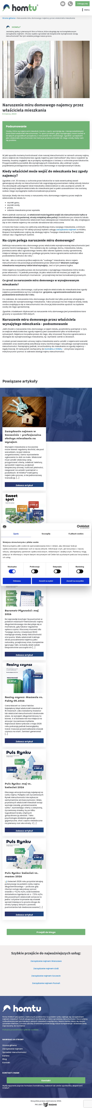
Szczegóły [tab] (46, 534)
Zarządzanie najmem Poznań (46, 983)
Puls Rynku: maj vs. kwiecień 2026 (18, 785)
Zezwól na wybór (46, 581)
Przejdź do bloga (46, 932)
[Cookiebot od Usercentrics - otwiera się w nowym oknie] (78, 527)
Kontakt (6, 1062)
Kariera (5, 1055)
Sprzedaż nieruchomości (14, 1052)
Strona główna (8, 18)
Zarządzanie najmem (12, 1048)
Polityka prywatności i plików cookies (20, 1029)
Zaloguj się (82, 3)
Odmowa (17, 581)
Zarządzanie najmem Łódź (46, 968)
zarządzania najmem (66, 229)
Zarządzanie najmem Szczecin (46, 976)
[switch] (34, 571)
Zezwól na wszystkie (75, 581)
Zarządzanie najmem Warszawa (46, 961)
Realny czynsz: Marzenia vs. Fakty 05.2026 (24, 698)
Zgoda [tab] (16, 534)
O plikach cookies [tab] (76, 534)
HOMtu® (16, 27)
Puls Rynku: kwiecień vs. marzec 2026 (21, 874)
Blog (4, 1059)
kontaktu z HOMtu (53, 349)
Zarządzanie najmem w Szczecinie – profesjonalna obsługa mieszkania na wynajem (23, 437)
